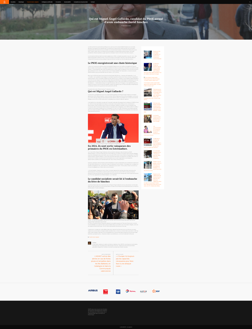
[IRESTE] (4, 2)
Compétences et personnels (81, 2)
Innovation (58, 2)
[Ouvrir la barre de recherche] (250, 2)
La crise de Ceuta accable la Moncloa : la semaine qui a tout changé (157, 118)
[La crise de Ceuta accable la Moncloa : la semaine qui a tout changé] (148, 121)
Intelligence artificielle (47, 2)
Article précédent (106, 254)
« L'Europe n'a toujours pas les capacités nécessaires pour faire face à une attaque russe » (125, 261)
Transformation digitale (33, 2)
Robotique (21, 2)
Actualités (13, 2)
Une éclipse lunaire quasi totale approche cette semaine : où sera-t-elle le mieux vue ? (152, 84)
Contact (93, 2)
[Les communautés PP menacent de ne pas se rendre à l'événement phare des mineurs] (148, 132)
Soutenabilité (67, 2)
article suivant (119, 254)
